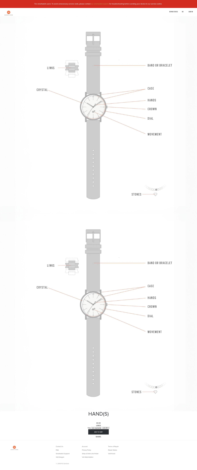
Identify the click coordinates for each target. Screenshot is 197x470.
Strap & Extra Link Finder (90, 453)
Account (84, 446)
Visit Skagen (60, 457)
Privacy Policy (86, 450)
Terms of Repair (113, 446)
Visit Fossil (111, 453)
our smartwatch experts (100, 4)
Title (89, 428)
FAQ (57, 450)
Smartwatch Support (62, 453)
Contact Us (59, 446)
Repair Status (173, 11)
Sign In (191, 11)
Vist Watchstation (87, 457)
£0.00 (98, 423)
